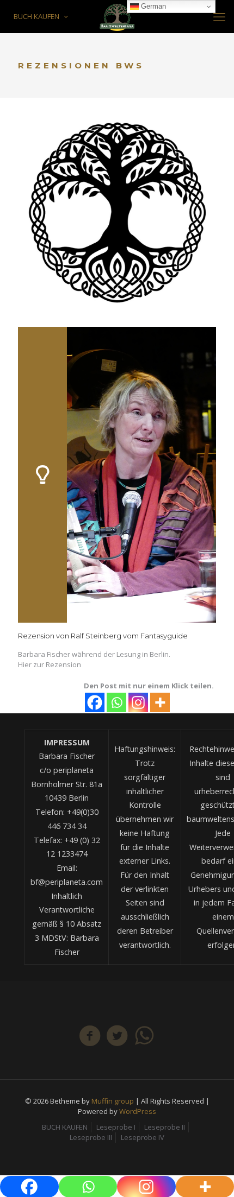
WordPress (137, 1111)
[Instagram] (138, 702)
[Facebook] (94, 702)
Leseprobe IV (142, 1137)
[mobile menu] (219, 16)
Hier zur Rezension (49, 664)
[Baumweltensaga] (117, 16)
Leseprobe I (116, 1127)
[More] (160, 702)
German (152, 6)
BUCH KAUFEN (36, 16)
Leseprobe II (164, 1127)
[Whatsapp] (116, 702)
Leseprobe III (91, 1137)
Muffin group (112, 1101)
